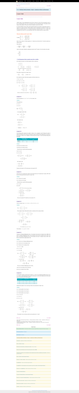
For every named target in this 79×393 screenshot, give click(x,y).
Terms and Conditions (37, 390)
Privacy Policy (33, 390)
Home (17, 3)
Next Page (48, 5)
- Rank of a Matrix (26, 346)
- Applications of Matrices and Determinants (24, 340)
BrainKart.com (20, 1)
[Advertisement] (57, 15)
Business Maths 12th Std (21, 3)
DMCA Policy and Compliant (44, 390)
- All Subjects (22, 331)
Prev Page (18, 5)
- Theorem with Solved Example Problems (24, 362)
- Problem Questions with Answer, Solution (26, 359)
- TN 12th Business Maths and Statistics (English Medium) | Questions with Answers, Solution (32, 328)
